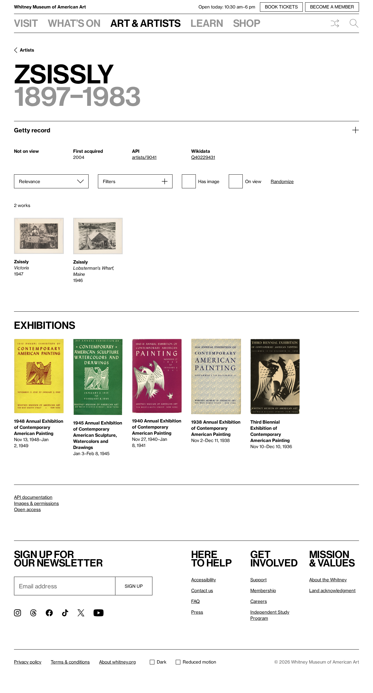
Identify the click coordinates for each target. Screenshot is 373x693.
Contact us (202, 590)
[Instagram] (17, 613)
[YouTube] (98, 613)
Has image (208, 181)
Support (258, 579)
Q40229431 (203, 157)
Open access (27, 509)
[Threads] (33, 613)
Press (197, 612)
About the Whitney (328, 579)
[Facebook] (49, 613)
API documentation (33, 497)
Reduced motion (199, 661)
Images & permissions (36, 503)
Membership (263, 590)
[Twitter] (81, 613)
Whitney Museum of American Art (50, 6)
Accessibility (203, 579)
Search (351, 23)
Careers (258, 601)
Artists (27, 49)
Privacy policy (27, 661)
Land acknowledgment (332, 590)
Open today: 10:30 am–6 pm (226, 6)
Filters (109, 181)
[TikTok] (65, 613)
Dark (161, 661)
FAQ (195, 601)
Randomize (282, 181)
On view (253, 181)
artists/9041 (144, 157)
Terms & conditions (70, 661)
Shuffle (334, 23)
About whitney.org (117, 661)
